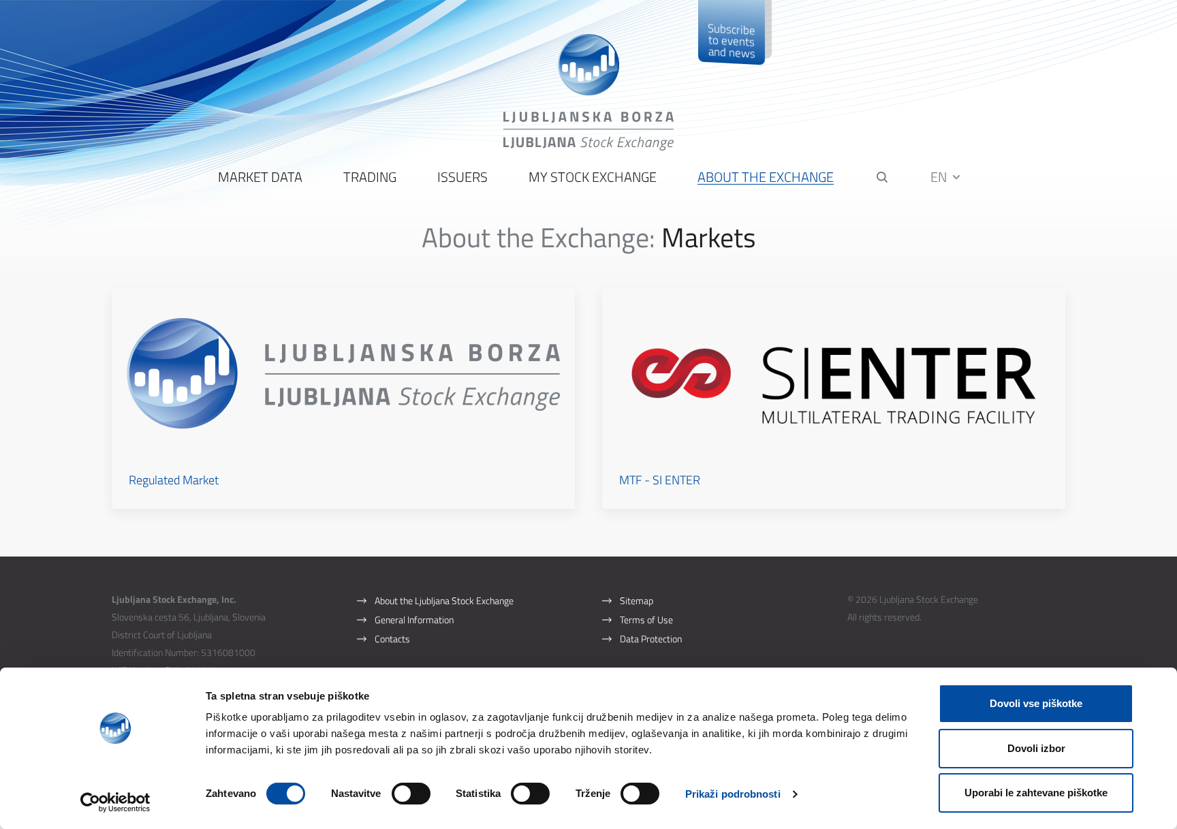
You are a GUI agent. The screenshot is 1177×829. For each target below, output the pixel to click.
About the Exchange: (538, 237)
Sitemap (636, 600)
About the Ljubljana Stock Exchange (444, 600)
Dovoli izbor (1036, 748)
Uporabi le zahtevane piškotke (1036, 792)
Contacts (392, 638)
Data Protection (651, 638)
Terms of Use (646, 619)
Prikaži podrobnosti (733, 794)
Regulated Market (174, 480)
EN (940, 176)
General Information (414, 619)
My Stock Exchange (593, 177)
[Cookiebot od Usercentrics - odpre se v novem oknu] (115, 802)
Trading (369, 177)
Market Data (260, 177)
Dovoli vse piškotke (1036, 703)
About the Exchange (765, 177)
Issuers (462, 177)
